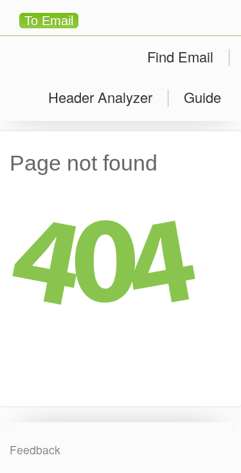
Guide (202, 97)
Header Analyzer (100, 97)
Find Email (180, 56)
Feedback (35, 449)
